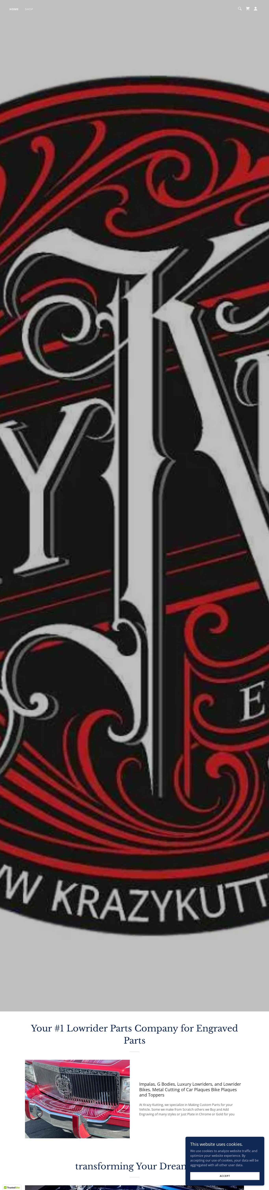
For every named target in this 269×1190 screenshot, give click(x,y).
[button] (256, 9)
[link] (248, 9)
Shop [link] (29, 9)
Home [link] (14, 9)
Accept (225, 1176)
